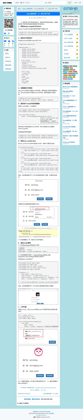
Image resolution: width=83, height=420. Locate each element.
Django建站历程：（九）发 (50, 393)
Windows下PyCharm (25, 393)
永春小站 (7, 57)
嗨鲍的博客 (8, 65)
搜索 (69, 2)
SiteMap (46, 413)
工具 (28, 2)
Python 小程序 (68, 38)
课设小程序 (67, 57)
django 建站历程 (27, 8)
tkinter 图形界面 (68, 46)
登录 (76, 2)
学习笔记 (66, 54)
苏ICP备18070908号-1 (41, 415)
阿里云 (7, 53)
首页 (18, 2)
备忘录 (66, 50)
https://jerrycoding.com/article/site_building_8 (45, 387)
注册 (79, 2)
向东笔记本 (8, 61)
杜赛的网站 (8, 69)
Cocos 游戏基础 (68, 34)
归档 (23, 2)
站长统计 (51, 413)
